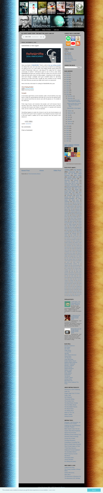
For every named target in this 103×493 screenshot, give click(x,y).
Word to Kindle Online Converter (73, 444)
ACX (76, 215)
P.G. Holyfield (68, 371)
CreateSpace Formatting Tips (72, 442)
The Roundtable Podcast (71, 406)
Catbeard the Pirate (70, 467)
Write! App (78, 272)
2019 (67, 88)
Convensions (68, 245)
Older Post (57, 170)
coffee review (77, 278)
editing (71, 231)
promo (70, 289)
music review (75, 284)
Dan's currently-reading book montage (72, 145)
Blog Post (80, 239)
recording (75, 289)
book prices (72, 277)
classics (80, 228)
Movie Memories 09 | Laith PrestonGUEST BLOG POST (76, 330)
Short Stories (68, 52)
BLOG (23, 30)
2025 (67, 75)
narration (69, 177)
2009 (67, 139)
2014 (67, 128)
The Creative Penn (69, 401)
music (71, 203)
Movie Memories (69, 58)
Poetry (69, 189)
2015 (67, 126)
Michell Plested (73, 221)
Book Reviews (68, 55)
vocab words (79, 294)
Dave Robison (77, 245)
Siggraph (66, 265)
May (69, 119)
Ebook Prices (71, 247)
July (69, 115)
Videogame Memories (70, 184)
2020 (67, 85)
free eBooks (77, 231)
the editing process (69, 207)
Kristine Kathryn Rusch (70, 361)
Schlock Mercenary (69, 472)
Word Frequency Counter (71, 453)
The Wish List (76, 269)
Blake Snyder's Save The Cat (72, 428)
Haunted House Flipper (70, 253)
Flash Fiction (67, 250)
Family (73, 248)
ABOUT (37, 30)
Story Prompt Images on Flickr (72, 446)
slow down (75, 291)
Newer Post (25, 170)
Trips (72, 271)
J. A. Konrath (68, 351)
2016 (67, 94)
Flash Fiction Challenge (76, 218)
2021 (67, 83)
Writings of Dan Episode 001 (70, 274)
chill (67, 278)
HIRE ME (56, 30)
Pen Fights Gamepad (71, 224)
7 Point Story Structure (70, 448)
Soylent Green (67, 266)
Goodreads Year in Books (70, 251)
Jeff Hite (67, 353)
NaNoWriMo (35, 65)
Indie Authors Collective (75, 254)
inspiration (74, 233)
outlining (78, 286)
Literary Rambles (69, 459)
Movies (66, 203)
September (71, 113)
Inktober (66, 256)
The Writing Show (69, 410)
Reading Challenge (75, 210)
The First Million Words (70, 405)
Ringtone (80, 260)
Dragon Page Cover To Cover (72, 393)
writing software (75, 295)
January (70, 123)
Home (42, 170)
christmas (67, 201)
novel (69, 286)
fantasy (71, 280)
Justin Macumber (69, 359)
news (77, 177)
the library (71, 292)
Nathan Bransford (69, 368)
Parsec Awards (78, 222)
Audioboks (74, 239)
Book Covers (78, 187)
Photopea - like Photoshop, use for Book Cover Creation (72, 423)
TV (81, 266)
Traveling (66, 271)
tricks (69, 294)
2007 (67, 141)
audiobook (72, 212)
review (66, 291)
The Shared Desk (69, 408)
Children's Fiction (78, 242)
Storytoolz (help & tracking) (71, 436)
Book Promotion (76, 241)
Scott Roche (68, 374)
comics (67, 230)
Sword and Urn (75, 266)
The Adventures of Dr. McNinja (72, 478)
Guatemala (79, 251)
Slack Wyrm (68, 474)
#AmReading (68, 187)
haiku (79, 281)
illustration (67, 233)
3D (72, 215)
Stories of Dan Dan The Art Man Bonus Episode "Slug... (74, 105)
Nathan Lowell (68, 370)
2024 (67, 77)
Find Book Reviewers (70, 440)
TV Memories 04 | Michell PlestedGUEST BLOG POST (75, 317)
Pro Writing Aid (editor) (70, 461)
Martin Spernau (76, 257)
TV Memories (68, 61)
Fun (72, 250)
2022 (67, 81)
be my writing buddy (55, 65)
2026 (67, 73)
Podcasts (67, 210)
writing (67, 170)
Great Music (67, 204)
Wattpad (78, 227)
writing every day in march (72, 183)
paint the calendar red (71, 181)
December (70, 96)
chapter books (79, 277)
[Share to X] (28, 121)
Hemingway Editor (69, 457)
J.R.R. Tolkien (79, 256)
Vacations (67, 212)
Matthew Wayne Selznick (71, 362)
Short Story (71, 227)
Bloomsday (68, 241)
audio (67, 275)
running (70, 291)
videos (73, 294)
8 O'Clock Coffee (78, 236)
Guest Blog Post (70, 192)
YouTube (80, 274)
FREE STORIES (46, 30)
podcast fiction (68, 191)
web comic (67, 215)
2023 (67, 79)
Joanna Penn (68, 356)
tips (65, 294)
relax (79, 289)
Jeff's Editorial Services (70, 355)
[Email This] (25, 121)
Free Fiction (72, 219)
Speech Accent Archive (70, 432)
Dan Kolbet (67, 347)
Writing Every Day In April (70, 228)
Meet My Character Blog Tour (71, 259)
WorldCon (72, 272)
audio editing (73, 275)
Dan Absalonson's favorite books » (74, 163)
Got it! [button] (94, 490)
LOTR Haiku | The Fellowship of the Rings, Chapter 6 (75, 303)
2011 (67, 134)
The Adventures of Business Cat (73, 476)
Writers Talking (68, 414)
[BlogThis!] (27, 121)
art (81, 184)
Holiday (78, 253)
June (69, 117)
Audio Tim (67, 391)
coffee (71, 278)
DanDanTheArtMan (29, 88)
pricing (66, 289)
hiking (70, 213)
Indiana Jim (67, 254)
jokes (76, 283)
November (70, 98)
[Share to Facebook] (30, 121)
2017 (67, 92)
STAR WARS (72, 225)
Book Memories (69, 57)
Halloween (77, 209)
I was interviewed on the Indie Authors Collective (73, 101)
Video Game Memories (70, 60)
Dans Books (77, 203)
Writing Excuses (69, 416)
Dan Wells (67, 348)
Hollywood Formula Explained (72, 450)
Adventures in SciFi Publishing (72, 389)
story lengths (73, 235)
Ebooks (66, 197)
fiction (76, 280)
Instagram (72, 256)
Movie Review (76, 201)
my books (78, 170)
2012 (67, 132)
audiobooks (72, 172)
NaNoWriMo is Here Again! (74, 108)
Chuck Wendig (73, 216)
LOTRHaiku (74, 204)
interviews (71, 283)
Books (77, 191)
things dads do (77, 292)
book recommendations (73, 186)
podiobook (72, 206)
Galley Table (68, 395)
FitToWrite (78, 248)
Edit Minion (67, 455)
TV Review (68, 268)
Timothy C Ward (69, 377)
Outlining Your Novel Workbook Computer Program (72, 426)
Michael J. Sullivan (69, 365)
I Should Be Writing (69, 399)
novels (73, 286)
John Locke (68, 257)
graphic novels (73, 281)
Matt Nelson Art (68, 380)
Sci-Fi (68, 262)
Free (67, 219)
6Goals (78, 207)
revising (78, 206)
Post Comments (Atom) (34, 173)
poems (77, 195)
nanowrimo (28, 123)
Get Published (77, 250)
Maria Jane (75, 200)
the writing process (70, 178)
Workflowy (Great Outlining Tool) (73, 434)
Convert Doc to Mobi (70, 438)
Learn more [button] (52, 490)
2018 (67, 90)
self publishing (77, 213)
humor (66, 283)
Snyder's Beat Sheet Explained (72, 430)
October (70, 110)
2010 (67, 136)
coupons (66, 280)
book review (78, 175)
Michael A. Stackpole (70, 364)
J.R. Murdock (68, 357)
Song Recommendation (75, 265)
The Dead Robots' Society (71, 403)
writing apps (68, 295)
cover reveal (74, 230)
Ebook (66, 247)
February (70, 121)
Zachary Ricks (68, 379)
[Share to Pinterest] (32, 121)
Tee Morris (67, 376)
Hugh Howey (68, 350)
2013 (67, 130)
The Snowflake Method (70, 451)
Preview (74, 260)
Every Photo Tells (69, 209)
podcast (76, 180)
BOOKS (30, 30)
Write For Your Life (69, 412)
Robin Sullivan (68, 373)
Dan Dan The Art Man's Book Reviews (73, 173)
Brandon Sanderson (69, 242)
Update (77, 189)
